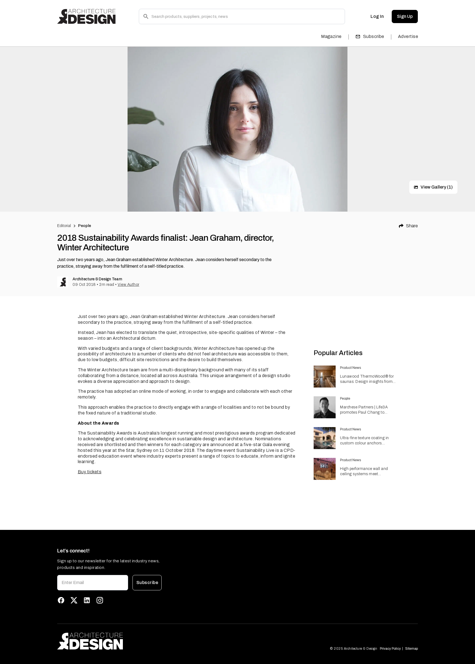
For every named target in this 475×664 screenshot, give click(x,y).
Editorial (64, 226)
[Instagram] (100, 600)
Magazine (331, 36)
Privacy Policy (390, 648)
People (84, 226)
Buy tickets (90, 471)
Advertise (408, 36)
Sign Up (405, 16)
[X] (74, 600)
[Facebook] (61, 600)
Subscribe (373, 36)
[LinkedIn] (87, 600)
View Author (128, 285)
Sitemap (411, 648)
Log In (377, 16)
